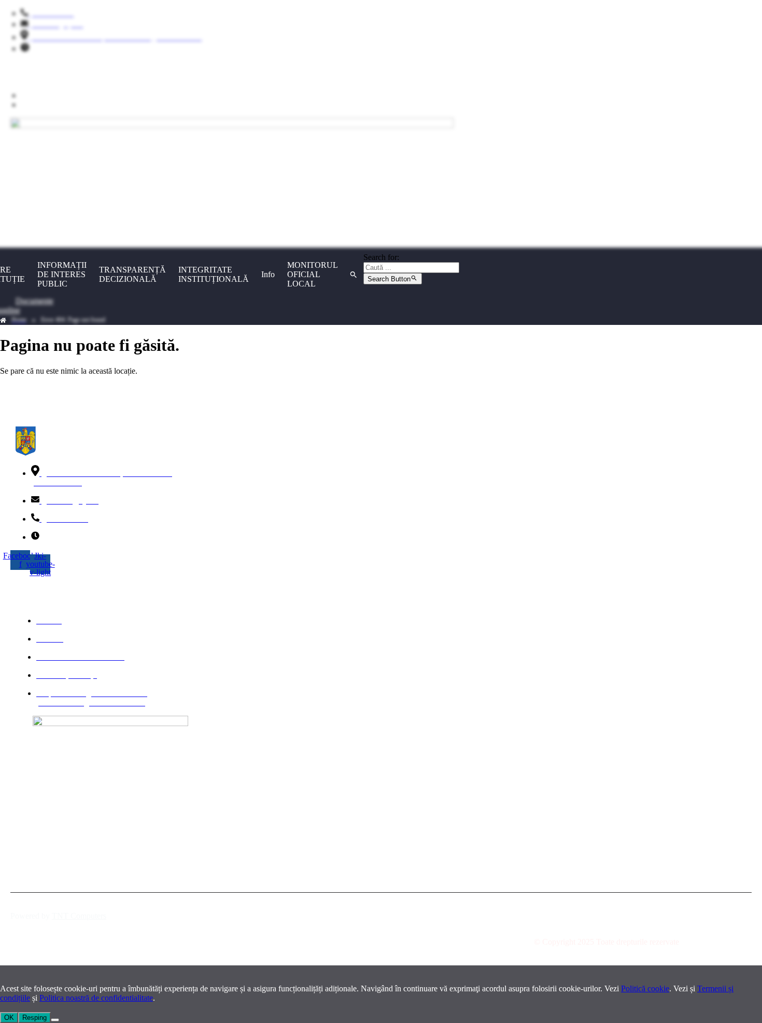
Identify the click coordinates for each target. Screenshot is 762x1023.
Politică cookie (645, 988)
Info (268, 274)
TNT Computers (79, 915)
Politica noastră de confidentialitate (96, 997)
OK (9, 1017)
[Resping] (55, 1019)
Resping (34, 1017)
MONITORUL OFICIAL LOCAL (312, 274)
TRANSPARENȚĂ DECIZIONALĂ (132, 274)
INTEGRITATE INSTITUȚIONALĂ (213, 274)
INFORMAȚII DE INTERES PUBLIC (62, 274)
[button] (353, 274)
